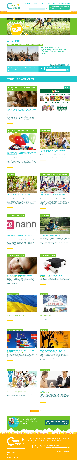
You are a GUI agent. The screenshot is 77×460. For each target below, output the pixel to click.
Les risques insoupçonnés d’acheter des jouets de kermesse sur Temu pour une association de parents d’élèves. (21, 153)
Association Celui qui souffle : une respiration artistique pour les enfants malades (53, 351)
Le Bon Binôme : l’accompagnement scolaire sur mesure (53, 390)
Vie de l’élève (37, 45)
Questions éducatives (16, 216)
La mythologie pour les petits (15, 390)
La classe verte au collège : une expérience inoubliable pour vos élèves (52, 151)
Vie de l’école (13, 132)
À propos (67, 13)
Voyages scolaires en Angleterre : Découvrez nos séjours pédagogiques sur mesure (53, 50)
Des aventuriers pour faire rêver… (50, 314)
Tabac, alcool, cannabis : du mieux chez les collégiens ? (19, 236)
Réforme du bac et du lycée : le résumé (51, 275)
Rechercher (26, 8)
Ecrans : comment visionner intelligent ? (52, 235)
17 (37, 410)
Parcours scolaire (48, 255)
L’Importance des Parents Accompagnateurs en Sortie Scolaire (20, 195)
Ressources (11, 13)
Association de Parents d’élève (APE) (21, 130)
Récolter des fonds (22, 88)
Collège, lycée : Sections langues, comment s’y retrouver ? (20, 351)
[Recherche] (47, 9)
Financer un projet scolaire (27, 13)
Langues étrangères (24, 45)
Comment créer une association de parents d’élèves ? (52, 195)
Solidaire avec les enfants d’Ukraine (17, 314)
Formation (12, 45)
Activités (11, 88)
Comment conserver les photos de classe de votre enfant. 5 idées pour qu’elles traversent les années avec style (22, 111)
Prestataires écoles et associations (49, 13)
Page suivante (45, 410)
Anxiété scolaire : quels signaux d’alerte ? (19, 275)
